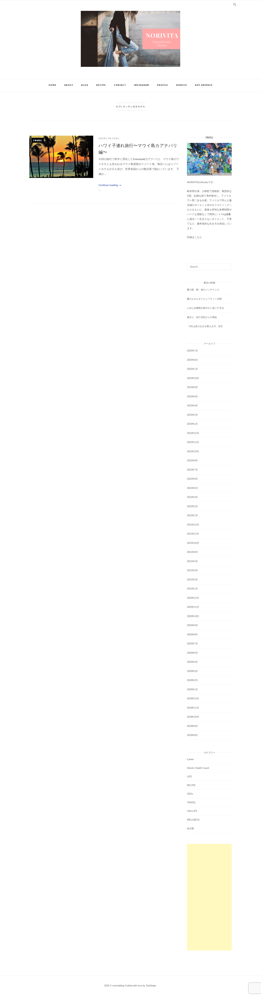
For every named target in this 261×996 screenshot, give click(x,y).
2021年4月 (192, 561)
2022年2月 (192, 506)
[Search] (227, 265)
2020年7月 (192, 643)
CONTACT (120, 85)
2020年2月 (192, 680)
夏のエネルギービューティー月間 (204, 299)
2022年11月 (193, 442)
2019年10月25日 (109, 138)
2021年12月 (193, 524)
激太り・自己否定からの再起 (202, 317)
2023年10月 (193, 378)
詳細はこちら (194, 237)
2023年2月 (192, 414)
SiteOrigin (151, 985)
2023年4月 (192, 405)
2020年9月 (192, 625)
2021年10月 (193, 543)
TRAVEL (37, 140)
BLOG (84, 85)
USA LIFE (192, 811)
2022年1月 (192, 515)
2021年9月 (192, 552)
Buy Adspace (204, 85)
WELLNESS (193, 819)
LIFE (189, 776)
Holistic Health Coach (198, 768)
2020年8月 (192, 634)
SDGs (190, 793)
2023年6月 (192, 396)
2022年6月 (192, 478)
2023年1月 (192, 424)
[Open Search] (234, 4)
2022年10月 (193, 451)
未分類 (190, 828)
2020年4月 (192, 662)
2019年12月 (193, 698)
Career (190, 759)
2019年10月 (193, 716)
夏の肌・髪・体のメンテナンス (203, 289)
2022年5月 (192, 488)
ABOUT (68, 85)
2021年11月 (193, 533)
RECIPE (101, 85)
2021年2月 (192, 579)
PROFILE (162, 85)
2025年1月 (192, 369)
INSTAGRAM (141, 85)
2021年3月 (192, 570)
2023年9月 (192, 387)
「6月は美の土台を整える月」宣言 (205, 326)
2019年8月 (192, 735)
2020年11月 (193, 607)
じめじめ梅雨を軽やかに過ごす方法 (205, 308)
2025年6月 (192, 360)
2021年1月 (192, 588)
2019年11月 (193, 707)
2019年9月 (192, 726)
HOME (52, 85)
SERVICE (181, 85)
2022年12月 (193, 433)
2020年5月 (192, 652)
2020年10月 (193, 616)
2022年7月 (192, 469)
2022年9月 (192, 460)
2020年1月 (192, 689)
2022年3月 (192, 497)
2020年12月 (193, 598)
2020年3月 (192, 671)
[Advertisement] (209, 897)
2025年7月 (192, 350)
